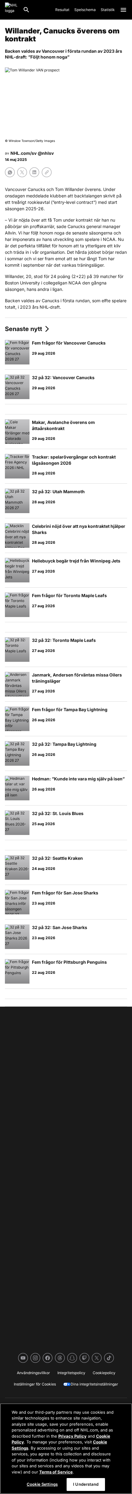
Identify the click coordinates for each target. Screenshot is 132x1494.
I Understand (86, 1484)
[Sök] (26, 9)
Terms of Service (56, 1471)
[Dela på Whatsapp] (10, 172)
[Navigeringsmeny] (123, 9)
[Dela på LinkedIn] (34, 172)
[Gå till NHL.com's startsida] (11, 9)
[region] (66, 1448)
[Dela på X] (22, 172)
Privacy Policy (72, 1436)
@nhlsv (46, 153)
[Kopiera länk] (47, 172)
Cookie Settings (42, 1484)
